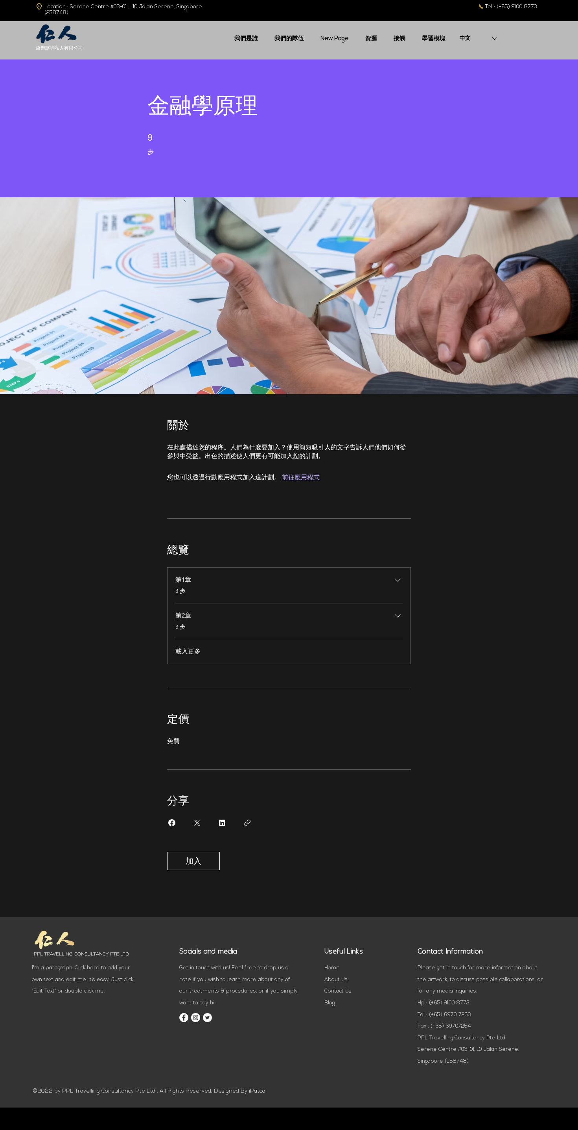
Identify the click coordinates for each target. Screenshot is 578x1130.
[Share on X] (197, 823)
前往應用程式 (301, 477)
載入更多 (188, 651)
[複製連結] (247, 823)
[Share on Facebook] (172, 823)
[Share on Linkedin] (222, 823)
